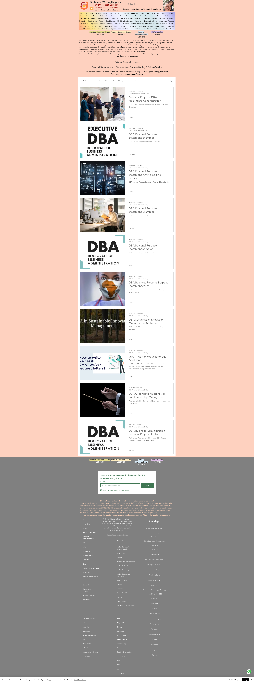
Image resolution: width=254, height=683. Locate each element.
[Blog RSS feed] (91, 8)
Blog (84, 564)
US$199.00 (101, 510)
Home (85, 520)
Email (102, 482)
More (148, 81)
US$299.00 (106, 508)
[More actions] (169, 91)
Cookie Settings (234, 680)
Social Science (122, 639)
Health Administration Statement (139, 93)
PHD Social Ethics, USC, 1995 (111, 40)
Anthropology (121, 644)
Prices (85, 528)
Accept (245, 680)
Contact (86, 559)
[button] (171, 81)
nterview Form (103, 503)
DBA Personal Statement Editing (138, 130)
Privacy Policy (88, 555)
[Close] (251, 679)
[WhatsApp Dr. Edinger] (249, 671)
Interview (86, 524)
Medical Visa (121, 553)
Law (118, 619)
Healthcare (120, 541)
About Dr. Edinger (89, 532)
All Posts (83, 81)
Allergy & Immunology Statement (130, 81)
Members (86, 551)
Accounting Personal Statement (102, 81)
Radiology (154, 645)
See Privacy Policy (80, 680)
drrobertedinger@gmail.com (106, 10)
